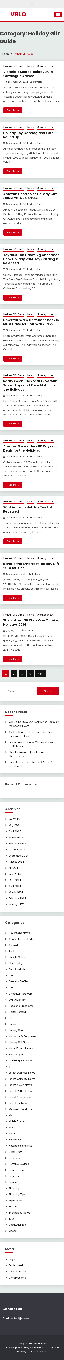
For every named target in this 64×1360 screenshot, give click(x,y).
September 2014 (19, 855)
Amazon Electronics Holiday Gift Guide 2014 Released (30, 196)
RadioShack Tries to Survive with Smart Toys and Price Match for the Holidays (30, 385)
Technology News (19, 1212)
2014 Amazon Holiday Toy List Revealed (28, 509)
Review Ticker (17, 1170)
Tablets (13, 1206)
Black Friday (16, 963)
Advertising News (19, 932)
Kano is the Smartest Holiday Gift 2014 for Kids (31, 565)
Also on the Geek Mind (22, 938)
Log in (12, 1259)
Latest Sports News (20, 1097)
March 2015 (16, 837)
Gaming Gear (16, 1030)
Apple (12, 951)
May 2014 (15, 879)
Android (13, 945)
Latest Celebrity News (22, 1078)
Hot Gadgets (16, 1054)
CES (11, 987)
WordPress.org (17, 1277)
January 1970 (17, 904)
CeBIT (12, 975)
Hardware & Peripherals (23, 1036)
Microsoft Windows (20, 1109)
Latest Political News (21, 1091)
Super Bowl (15, 1200)
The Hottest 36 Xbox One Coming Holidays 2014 (31, 622)
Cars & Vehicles (18, 969)
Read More (13, 110)
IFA (10, 1066)
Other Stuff (15, 1151)
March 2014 (16, 892)
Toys (11, 1218)
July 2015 (14, 819)
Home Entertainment (21, 1048)
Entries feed (16, 1265)
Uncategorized (45, 66)
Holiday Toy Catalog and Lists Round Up (28, 135)
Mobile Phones (17, 1121)
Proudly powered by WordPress (25, 1347)
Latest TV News (18, 1103)
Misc (11, 1115)
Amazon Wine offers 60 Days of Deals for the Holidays (29, 448)
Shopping (14, 1188)
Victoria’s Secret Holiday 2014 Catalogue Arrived (28, 73)
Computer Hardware (20, 993)
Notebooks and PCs (20, 1145)
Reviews (14, 1176)
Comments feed (18, 1271)
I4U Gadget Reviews (21, 1060)
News (30, 66)
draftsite (37, 81)
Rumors (13, 1182)
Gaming (13, 1024)
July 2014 (14, 867)
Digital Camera (17, 1011)
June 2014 (15, 874)
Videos (13, 1230)
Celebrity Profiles (19, 981)
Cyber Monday (17, 999)
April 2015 (15, 831)
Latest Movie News (20, 1084)
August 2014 (16, 861)
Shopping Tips (17, 1194)
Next (40, 673)
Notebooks (15, 1139)
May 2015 (15, 825)
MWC (12, 1127)
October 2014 (17, 849)
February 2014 (17, 898)
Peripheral (14, 1158)
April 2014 (15, 886)
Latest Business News (22, 1072)
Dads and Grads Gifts (21, 1005)
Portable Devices (19, 1163)
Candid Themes (37, 1351)
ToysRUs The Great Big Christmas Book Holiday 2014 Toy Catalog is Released (31, 259)
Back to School (17, 957)
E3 (10, 1018)
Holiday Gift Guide (13, 66)
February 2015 (17, 843)
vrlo (18, 14)
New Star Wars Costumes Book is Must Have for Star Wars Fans (31, 322)
